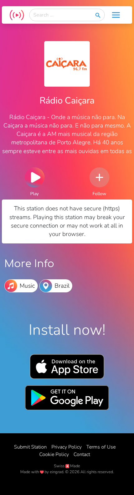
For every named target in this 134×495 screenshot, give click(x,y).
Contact (82, 454)
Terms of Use (101, 447)
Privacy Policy (66, 447)
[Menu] (116, 15)
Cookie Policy (54, 454)
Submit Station (30, 447)
